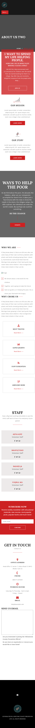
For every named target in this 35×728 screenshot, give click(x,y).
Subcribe (17, 527)
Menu (5, 12)
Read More (17, 333)
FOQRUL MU (17, 482)
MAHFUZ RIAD (17, 450)
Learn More (17, 123)
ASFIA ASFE (17, 434)
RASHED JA (17, 466)
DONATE (17, 225)
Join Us (17, 88)
